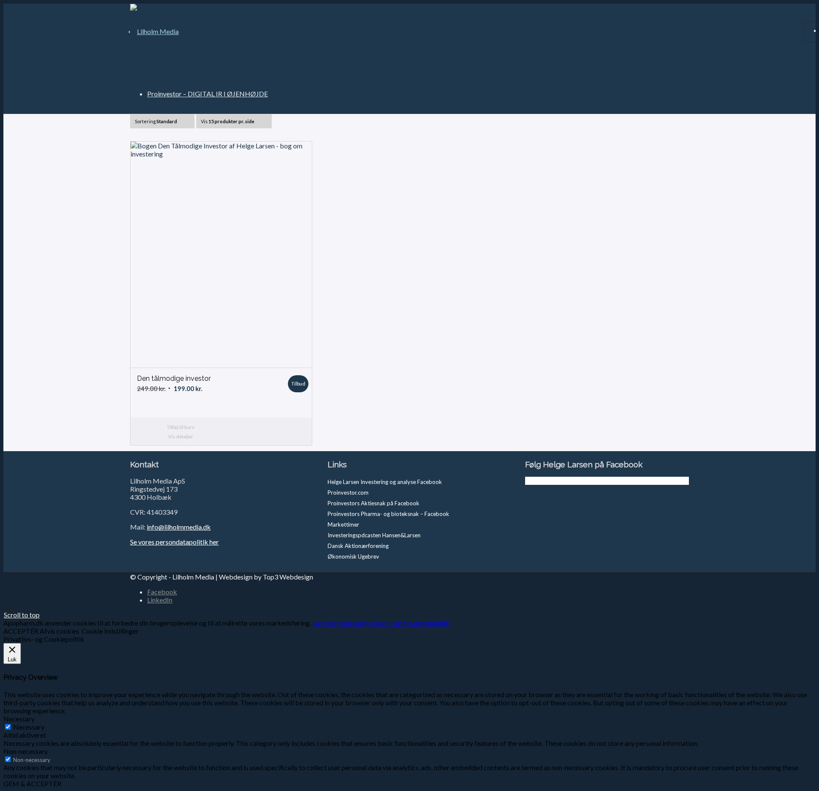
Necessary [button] (19, 719)
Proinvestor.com (348, 492)
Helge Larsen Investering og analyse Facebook (385, 481)
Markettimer (343, 524)
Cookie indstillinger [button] (110, 631)
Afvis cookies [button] (59, 631)
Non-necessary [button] (25, 751)
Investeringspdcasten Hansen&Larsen (374, 535)
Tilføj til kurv (180, 427)
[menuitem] (207, 94)
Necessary (28, 727)
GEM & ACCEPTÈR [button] (32, 783)
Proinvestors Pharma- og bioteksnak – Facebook (388, 513)
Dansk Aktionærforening (358, 545)
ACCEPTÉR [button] (20, 631)
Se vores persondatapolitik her (174, 542)
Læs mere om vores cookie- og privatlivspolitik (380, 623)
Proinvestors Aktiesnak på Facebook (373, 503)
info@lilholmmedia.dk (179, 527)
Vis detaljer (180, 436)
